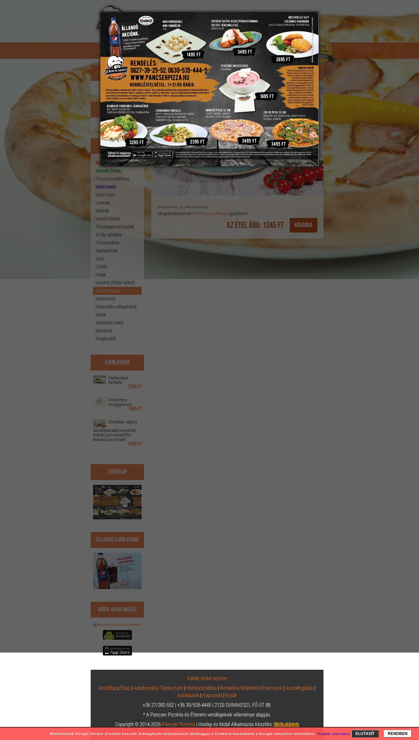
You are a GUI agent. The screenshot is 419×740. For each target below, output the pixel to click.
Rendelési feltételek (239, 687)
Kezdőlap (108, 687)
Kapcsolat (212, 695)
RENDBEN (398, 734)
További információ (333, 734)
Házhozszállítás (201, 687)
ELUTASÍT (365, 734)
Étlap (125, 687)
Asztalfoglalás (299, 687)
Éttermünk (272, 687)
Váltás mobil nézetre (207, 678)
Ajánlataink (188, 695)
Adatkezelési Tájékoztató (158, 687)
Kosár (231, 695)
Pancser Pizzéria (178, 724)
